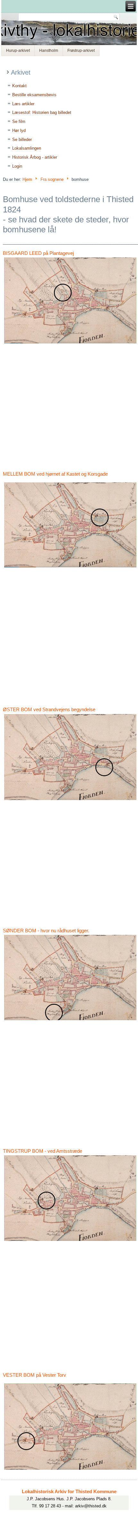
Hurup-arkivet (18, 50)
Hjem (27, 179)
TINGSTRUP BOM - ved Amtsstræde (42, 1151)
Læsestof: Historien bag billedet (41, 112)
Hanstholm (48, 50)
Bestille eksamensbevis (34, 94)
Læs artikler (23, 103)
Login (17, 166)
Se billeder (22, 139)
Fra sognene (52, 179)
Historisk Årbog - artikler (34, 157)
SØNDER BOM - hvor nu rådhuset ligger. (46, 930)
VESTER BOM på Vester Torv (34, 1375)
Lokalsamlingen (26, 148)
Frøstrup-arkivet (81, 50)
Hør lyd (19, 130)
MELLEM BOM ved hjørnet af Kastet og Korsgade (55, 474)
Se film (18, 121)
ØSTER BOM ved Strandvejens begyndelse (49, 709)
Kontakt (19, 85)
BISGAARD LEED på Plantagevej (38, 253)
